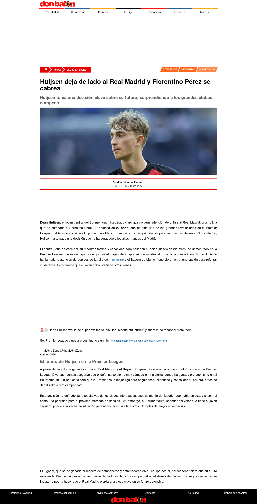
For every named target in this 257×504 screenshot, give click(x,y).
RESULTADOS (170, 69)
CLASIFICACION (207, 69)
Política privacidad (21, 493)
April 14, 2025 (48, 354)
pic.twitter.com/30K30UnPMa (150, 340)
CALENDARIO (188, 69)
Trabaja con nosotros (236, 493)
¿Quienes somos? (107, 493)
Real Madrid (117, 259)
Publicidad (193, 493)
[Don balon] (124, 3)
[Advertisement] (129, 41)
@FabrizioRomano (122, 340)
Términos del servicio (64, 493)
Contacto (150, 493)
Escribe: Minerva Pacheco (128, 182)
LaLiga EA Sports (76, 69)
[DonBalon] (44, 70)
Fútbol (57, 69)
